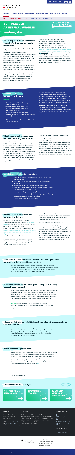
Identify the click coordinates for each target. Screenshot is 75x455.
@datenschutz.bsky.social (63, 421)
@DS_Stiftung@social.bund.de (64, 417)
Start (5, 19)
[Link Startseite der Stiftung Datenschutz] (11, 8)
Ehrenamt (6, 13)
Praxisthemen (29, 13)
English (61, 1)
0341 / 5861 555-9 (11, 423)
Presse (50, 1)
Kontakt (55, 1)
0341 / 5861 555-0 (13, 421)
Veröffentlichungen (42, 13)
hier (38, 364)
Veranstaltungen (55, 13)
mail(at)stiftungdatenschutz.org (11, 425)
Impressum (56, 452)
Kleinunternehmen (17, 13)
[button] (10, 13)
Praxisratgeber (23, 19)
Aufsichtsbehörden (63, 432)
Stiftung (64, 13)
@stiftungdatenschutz (65, 424)
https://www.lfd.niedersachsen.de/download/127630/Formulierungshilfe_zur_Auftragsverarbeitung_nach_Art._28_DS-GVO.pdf (55, 51)
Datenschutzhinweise (66, 452)
